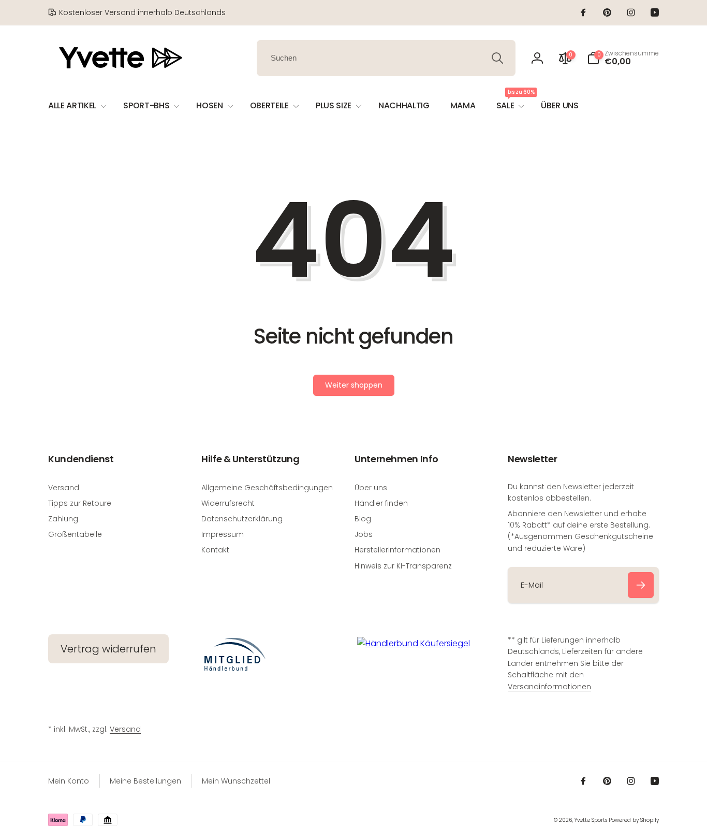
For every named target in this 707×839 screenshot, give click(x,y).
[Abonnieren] (641, 585)
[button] (623, 58)
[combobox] (386, 58)
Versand (125, 729)
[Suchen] (497, 58)
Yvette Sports (591, 820)
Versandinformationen (549, 686)
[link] (137, 12)
